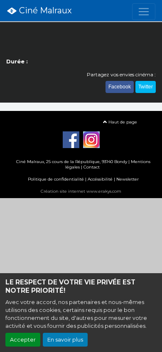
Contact (91, 167)
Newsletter (127, 179)
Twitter (145, 87)
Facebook (119, 87)
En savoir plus (65, 340)
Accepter (23, 340)
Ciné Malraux (44, 10)
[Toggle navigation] (143, 11)
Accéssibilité (100, 179)
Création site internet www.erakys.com (81, 191)
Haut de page (122, 122)
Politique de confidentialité (56, 179)
